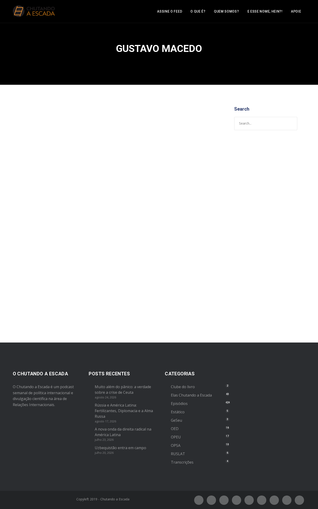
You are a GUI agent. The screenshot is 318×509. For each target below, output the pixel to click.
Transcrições (182, 462)
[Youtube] (249, 500)
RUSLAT (178, 453)
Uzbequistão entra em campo (120, 447)
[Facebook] (198, 500)
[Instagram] (224, 500)
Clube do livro (183, 386)
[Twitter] (211, 500)
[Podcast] (274, 500)
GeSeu (176, 420)
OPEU (176, 437)
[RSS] (261, 500)
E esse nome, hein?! (265, 11)
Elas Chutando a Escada (191, 395)
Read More (28, 305)
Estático (178, 411)
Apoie (296, 11)
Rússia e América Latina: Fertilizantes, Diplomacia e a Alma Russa (124, 411)
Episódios (34, 194)
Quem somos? (226, 11)
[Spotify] (236, 500)
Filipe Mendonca (88, 189)
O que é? (198, 11)
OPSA (175, 445)
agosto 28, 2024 (32, 189)
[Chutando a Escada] (34, 11)
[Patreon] (286, 500)
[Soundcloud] (299, 500)
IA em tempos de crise (48, 179)
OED (175, 428)
